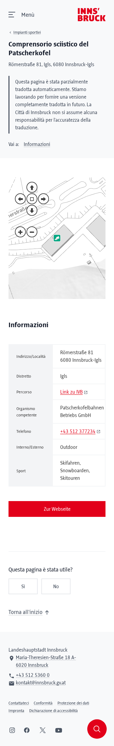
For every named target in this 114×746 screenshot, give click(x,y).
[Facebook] (26, 730)
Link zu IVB (71, 392)
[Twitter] (43, 730)
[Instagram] (12, 730)
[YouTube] (58, 730)
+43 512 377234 (77, 431)
